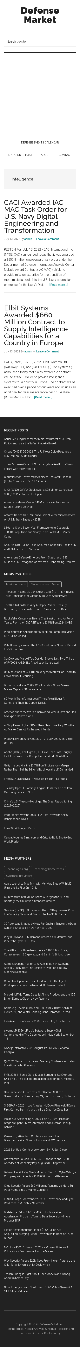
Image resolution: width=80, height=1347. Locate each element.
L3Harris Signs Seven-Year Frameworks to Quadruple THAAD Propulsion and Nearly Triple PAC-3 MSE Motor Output (37, 532)
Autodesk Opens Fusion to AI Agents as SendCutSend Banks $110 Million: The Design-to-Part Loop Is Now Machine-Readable (36, 967)
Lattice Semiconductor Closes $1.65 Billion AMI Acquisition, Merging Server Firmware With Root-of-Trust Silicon (38, 1234)
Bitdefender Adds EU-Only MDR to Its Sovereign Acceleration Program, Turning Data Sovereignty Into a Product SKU (37, 1216)
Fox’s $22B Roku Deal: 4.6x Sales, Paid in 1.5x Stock (35, 778)
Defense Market (40, 15)
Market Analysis (34, 1328)
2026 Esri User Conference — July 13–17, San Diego (35, 1149)
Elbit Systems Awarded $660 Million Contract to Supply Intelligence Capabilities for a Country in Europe (36, 325)
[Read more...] (59, 285)
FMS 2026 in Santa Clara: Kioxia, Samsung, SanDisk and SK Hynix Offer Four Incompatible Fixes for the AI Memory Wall (39, 1078)
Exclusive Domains (31, 1333)
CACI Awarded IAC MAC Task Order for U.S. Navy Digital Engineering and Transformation (35, 216)
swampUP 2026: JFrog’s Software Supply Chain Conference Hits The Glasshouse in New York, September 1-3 (39, 1034)
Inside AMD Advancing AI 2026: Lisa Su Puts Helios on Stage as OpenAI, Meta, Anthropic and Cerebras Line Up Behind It (37, 1123)
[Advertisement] (40, 94)
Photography (52, 1333)
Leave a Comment (47, 239)
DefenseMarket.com (51, 1324)
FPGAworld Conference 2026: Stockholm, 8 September (37, 1021)
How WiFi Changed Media (19, 828)
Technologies (14, 1328)
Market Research (58, 1328)
